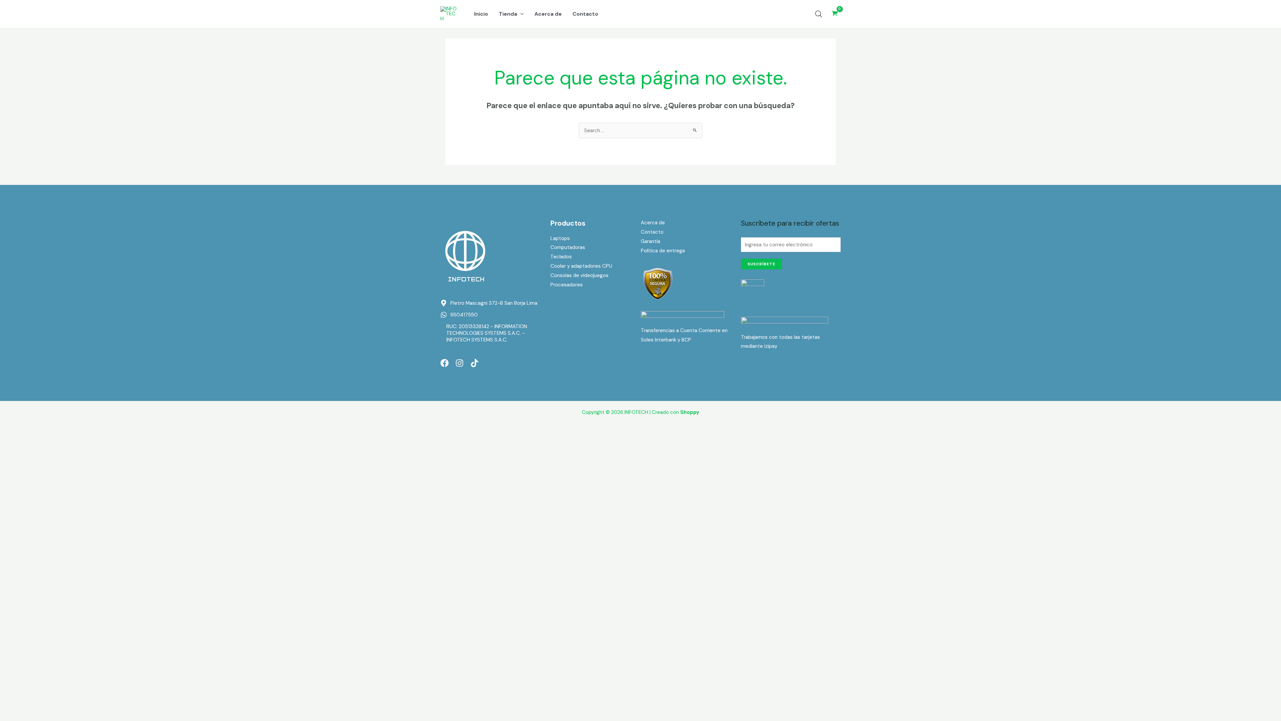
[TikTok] (474, 363)
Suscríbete (761, 264)
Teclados (561, 256)
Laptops (560, 238)
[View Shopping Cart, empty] (835, 14)
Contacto (652, 232)
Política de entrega (663, 250)
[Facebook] (444, 363)
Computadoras (567, 247)
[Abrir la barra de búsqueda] (818, 14)
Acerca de (653, 222)
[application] (520, 14)
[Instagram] (459, 363)
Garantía (650, 241)
